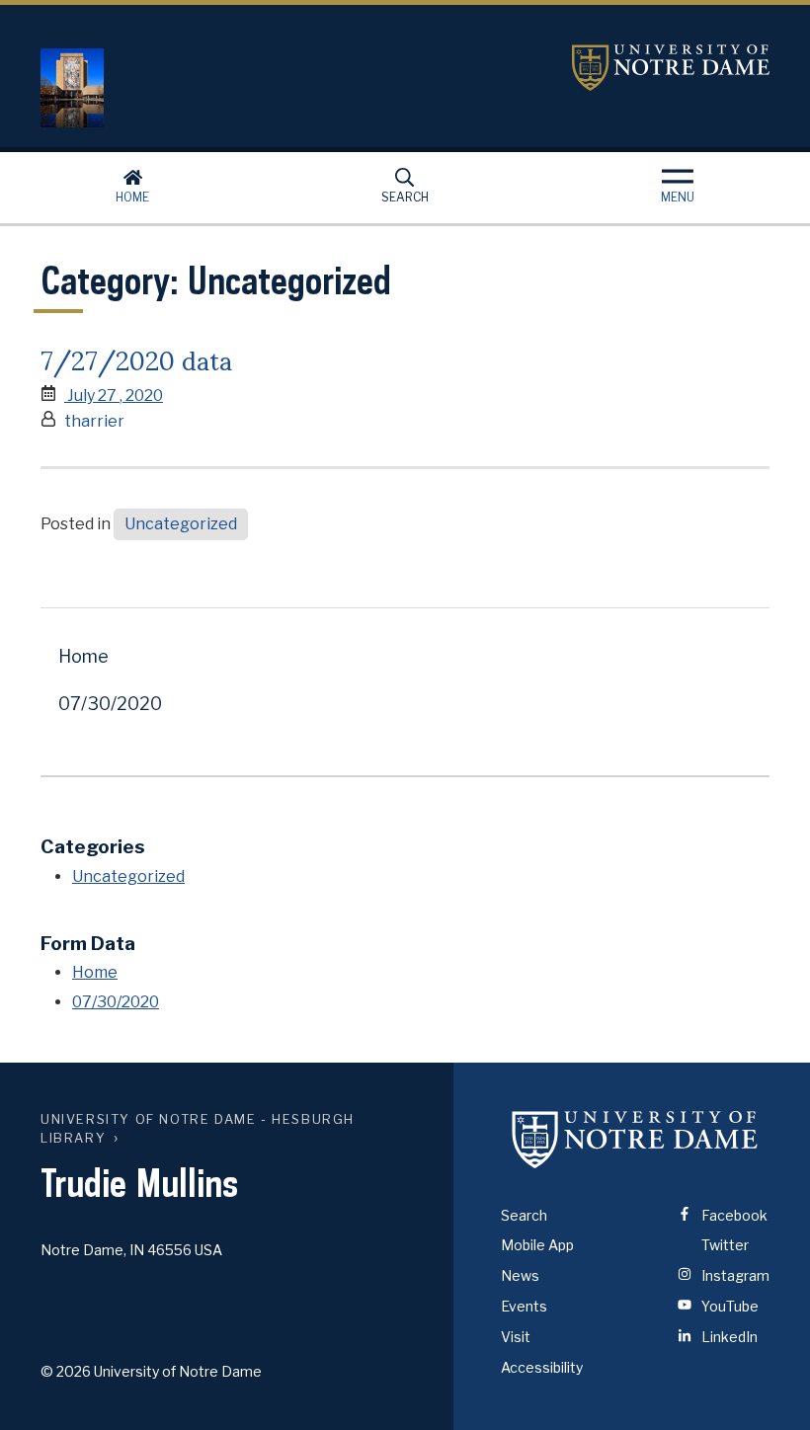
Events (524, 1306)
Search (405, 197)
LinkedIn (728, 1336)
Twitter (723, 1244)
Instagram (734, 1275)
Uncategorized (180, 524)
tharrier (94, 421)
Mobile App (537, 1244)
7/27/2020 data (136, 358)
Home (132, 197)
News (520, 1275)
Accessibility (542, 1367)
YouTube (728, 1306)
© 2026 (65, 1371)
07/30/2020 (110, 703)
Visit (515, 1336)
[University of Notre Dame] (635, 1139)
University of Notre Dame (671, 67)
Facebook (733, 1215)
